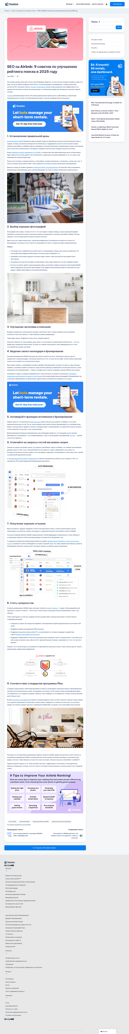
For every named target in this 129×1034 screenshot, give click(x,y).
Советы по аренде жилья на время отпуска (105, 52)
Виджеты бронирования (13, 918)
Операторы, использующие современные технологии (23, 967)
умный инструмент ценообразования (46, 167)
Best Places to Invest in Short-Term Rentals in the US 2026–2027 (104, 112)
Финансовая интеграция (13, 937)
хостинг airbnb (12, 821)
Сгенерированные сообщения (15, 885)
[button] (117, 4)
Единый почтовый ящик (13, 876)
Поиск (94, 21)
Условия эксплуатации (13, 1015)
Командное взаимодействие (15, 928)
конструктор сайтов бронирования (17, 915)
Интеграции (9, 979)
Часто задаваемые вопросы (14, 991)
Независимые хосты (12, 958)
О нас (7, 1003)
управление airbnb (24, 821)
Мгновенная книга (35, 422)
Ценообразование (11, 1006)
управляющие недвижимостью (16, 961)
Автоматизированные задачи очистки (18, 925)
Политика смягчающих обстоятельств (27, 634)
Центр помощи (10, 982)
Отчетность (9, 934)
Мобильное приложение (13, 943)
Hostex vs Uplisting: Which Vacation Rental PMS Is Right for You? (105, 128)
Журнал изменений (12, 988)
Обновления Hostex (98, 44)
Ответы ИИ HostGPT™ (13, 879)
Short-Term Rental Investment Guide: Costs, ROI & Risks (105, 120)
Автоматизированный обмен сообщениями (23, 458)
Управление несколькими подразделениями (20, 901)
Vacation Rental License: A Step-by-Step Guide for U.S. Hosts (105, 136)
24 (17, 76)
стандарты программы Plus (22, 700)
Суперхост (54, 608)
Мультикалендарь (11, 888)
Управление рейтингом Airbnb (41, 821)
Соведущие (9, 964)
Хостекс (10, 96)
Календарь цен (10, 891)
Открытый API (10, 947)
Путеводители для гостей (14, 904)
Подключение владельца (14, 931)
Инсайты (94, 48)
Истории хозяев (96, 40)
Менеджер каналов (11, 897)
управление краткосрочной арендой (61, 821)
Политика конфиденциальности (16, 1012)
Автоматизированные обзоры (15, 894)
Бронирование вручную (13, 907)
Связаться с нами (11, 1009)
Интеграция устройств (13, 940)
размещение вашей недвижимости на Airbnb (26, 152)
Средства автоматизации (14, 922)
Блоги (7, 985)
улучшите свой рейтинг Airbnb (40, 87)
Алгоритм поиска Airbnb (15, 141)
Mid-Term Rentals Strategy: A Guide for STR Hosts (106, 104)
